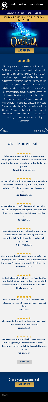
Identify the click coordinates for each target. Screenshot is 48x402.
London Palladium (35, 4)
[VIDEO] (8, 90)
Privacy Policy (5, 395)
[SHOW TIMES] (40, 90)
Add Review (24, 50)
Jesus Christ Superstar (15, 13)
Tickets (29, 13)
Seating (38, 13)
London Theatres (18, 4)
